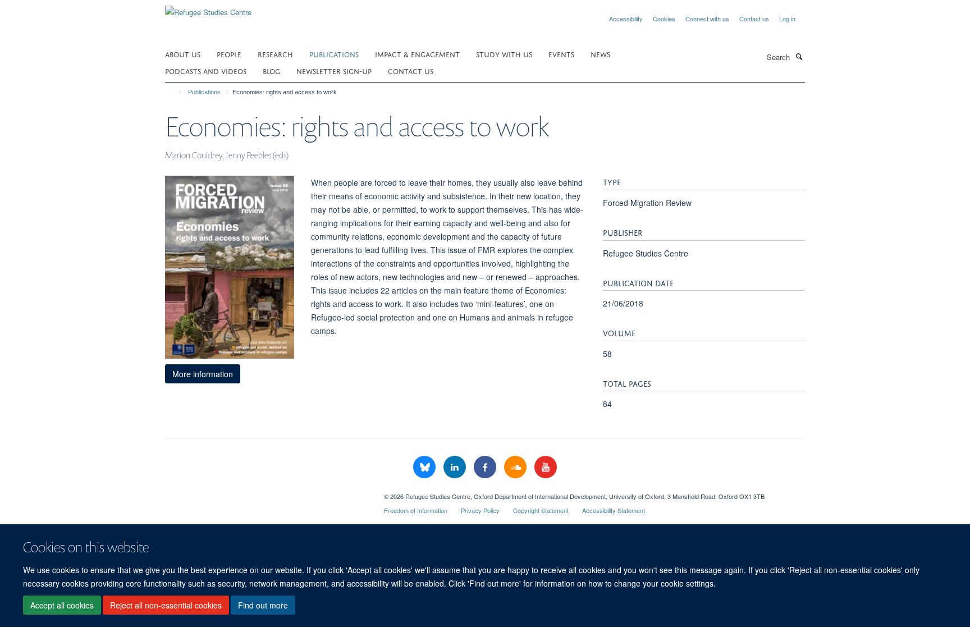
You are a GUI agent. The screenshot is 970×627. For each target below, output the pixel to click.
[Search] (799, 56)
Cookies (664, 18)
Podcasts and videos (205, 70)
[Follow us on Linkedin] (455, 467)
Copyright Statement (541, 510)
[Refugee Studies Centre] (208, 8)
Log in (787, 18)
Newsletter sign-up (334, 70)
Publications (334, 53)
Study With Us (504, 53)
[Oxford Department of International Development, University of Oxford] (266, 492)
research (275, 53)
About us (182, 53)
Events (561, 53)
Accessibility (626, 18)
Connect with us (707, 18)
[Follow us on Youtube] (545, 467)
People (229, 53)
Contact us (754, 18)
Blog (271, 70)
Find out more (263, 605)
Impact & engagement (417, 53)
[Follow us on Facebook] (486, 467)
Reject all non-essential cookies (166, 605)
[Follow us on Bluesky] (425, 467)
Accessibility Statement (613, 510)
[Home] (174, 92)
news (600, 53)
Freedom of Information (415, 510)
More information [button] (202, 373)
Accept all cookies (62, 605)
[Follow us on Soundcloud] (516, 467)
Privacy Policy (480, 510)
